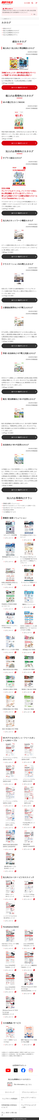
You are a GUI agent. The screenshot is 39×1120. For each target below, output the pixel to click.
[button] (19, 87)
